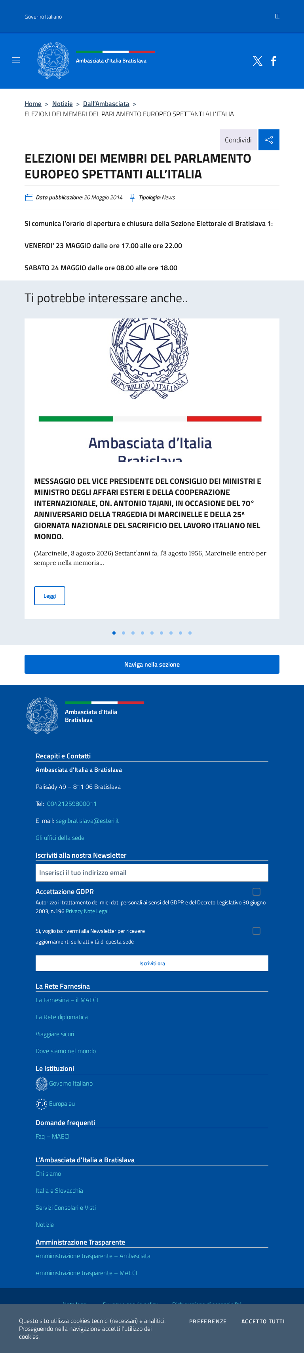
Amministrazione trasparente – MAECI (86, 1272)
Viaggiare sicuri (55, 1033)
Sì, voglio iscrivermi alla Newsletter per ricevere (90, 931)
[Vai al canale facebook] (271, 60)
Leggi (54, 595)
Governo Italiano (43, 16)
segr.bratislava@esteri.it (87, 820)
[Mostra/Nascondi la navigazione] (16, 60)
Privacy (74, 911)
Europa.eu (61, 1103)
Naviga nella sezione (152, 664)
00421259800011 (72, 803)
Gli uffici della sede (60, 837)
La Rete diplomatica (62, 1016)
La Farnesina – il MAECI (67, 999)
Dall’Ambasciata (106, 103)
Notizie (62, 103)
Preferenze (208, 1321)
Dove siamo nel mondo (66, 1050)
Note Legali (97, 911)
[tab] (114, 633)
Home (33, 103)
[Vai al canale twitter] (256, 60)
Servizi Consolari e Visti (66, 1207)
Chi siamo (48, 1173)
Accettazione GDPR (65, 891)
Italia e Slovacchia (59, 1190)
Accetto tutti (263, 1321)
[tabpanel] (152, 471)
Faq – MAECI (53, 1136)
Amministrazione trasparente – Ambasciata (93, 1255)
